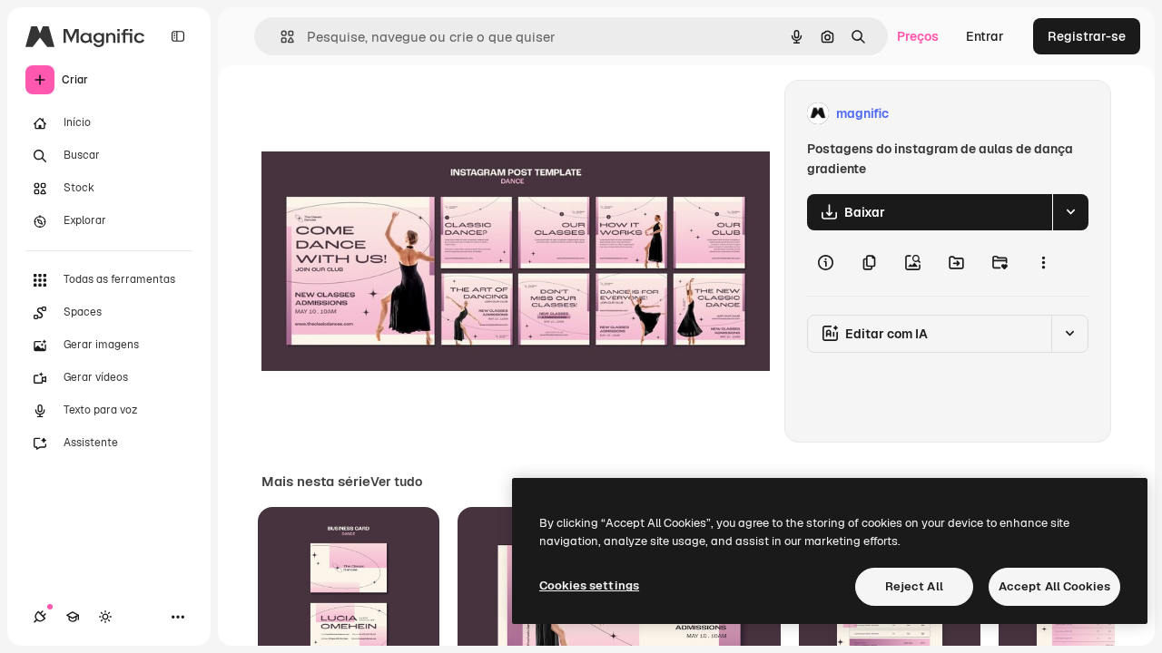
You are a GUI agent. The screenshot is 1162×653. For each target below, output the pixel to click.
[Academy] (72, 616)
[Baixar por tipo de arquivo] (1070, 212)
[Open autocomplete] (280, 37)
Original (377, 113)
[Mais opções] (1043, 263)
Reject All (914, 586)
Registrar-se (1087, 36)
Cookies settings (589, 585)
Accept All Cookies (1054, 586)
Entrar (985, 36)
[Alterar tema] (105, 616)
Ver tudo (396, 481)
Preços (918, 36)
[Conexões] (39, 616)
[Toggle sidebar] (177, 36)
